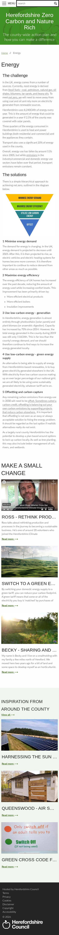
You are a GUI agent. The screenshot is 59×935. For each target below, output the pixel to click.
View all (7, 715)
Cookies (7, 900)
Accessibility (9, 912)
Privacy (7, 897)
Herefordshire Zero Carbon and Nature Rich (30, 21)
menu (11, 3)
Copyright (8, 908)
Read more (9, 539)
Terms (6, 893)
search (21, 3)
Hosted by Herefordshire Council (21, 889)
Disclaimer (8, 904)
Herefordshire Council (23, 924)
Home (4, 53)
